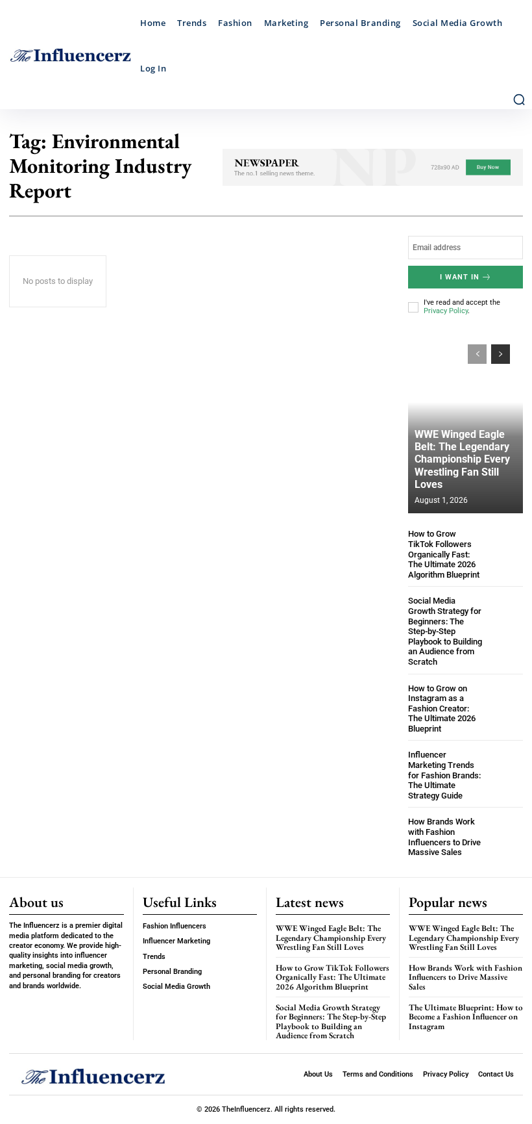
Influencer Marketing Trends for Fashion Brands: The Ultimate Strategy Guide (444, 775)
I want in (459, 277)
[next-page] (500, 354)
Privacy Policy (446, 311)
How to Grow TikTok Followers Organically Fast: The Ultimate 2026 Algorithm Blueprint (443, 554)
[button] (519, 99)
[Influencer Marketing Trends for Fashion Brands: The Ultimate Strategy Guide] (506, 767)
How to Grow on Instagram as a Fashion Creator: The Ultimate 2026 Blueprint (442, 708)
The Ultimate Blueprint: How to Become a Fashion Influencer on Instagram (466, 1017)
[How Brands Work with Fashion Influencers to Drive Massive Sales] (506, 834)
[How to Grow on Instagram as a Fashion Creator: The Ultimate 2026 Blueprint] (506, 700)
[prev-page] (477, 354)
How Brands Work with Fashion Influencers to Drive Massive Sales (444, 837)
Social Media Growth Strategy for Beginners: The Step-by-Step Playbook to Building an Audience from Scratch (445, 631)
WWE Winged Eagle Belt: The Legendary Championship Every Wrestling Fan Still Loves (462, 459)
